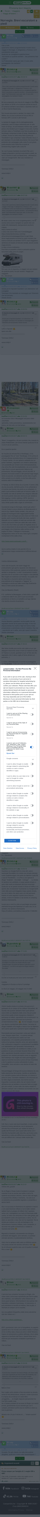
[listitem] (20, 708)
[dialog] (20, 758)
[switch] (31, 714)
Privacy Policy (32, 848)
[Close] (36, 669)
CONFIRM (12, 840)
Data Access (20, 848)
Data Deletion (7, 848)
